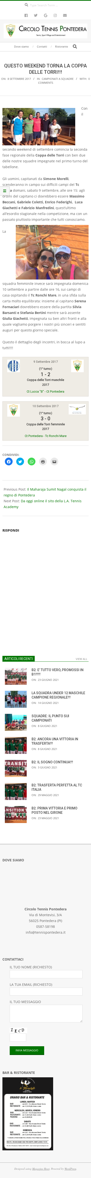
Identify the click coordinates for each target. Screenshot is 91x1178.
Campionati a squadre (58, 79)
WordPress (70, 1168)
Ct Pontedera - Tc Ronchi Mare (45, 436)
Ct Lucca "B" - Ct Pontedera (45, 391)
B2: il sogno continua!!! (52, 762)
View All (81, 659)
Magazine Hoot (41, 1168)
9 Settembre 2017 (45, 361)
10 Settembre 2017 (45, 406)
